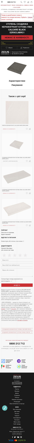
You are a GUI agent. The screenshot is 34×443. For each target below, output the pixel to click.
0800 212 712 (11, 2)
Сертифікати (17, 417)
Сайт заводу (17, 424)
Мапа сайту (17, 422)
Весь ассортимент (0, 18)
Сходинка (17, 395)
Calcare (30, 17)
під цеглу (13, 309)
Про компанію (17, 409)
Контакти (17, 420)
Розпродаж (17, 401)
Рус (33, 17)
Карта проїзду (17, 433)
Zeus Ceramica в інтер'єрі (17, 403)
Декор (17, 393)
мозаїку (3, 309)
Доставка (17, 411)
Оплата (17, 413)
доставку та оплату (22, 320)
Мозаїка (17, 391)
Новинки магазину (17, 399)
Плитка (17, 389)
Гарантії (17, 415)
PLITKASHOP (17, 383)
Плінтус (17, 397)
